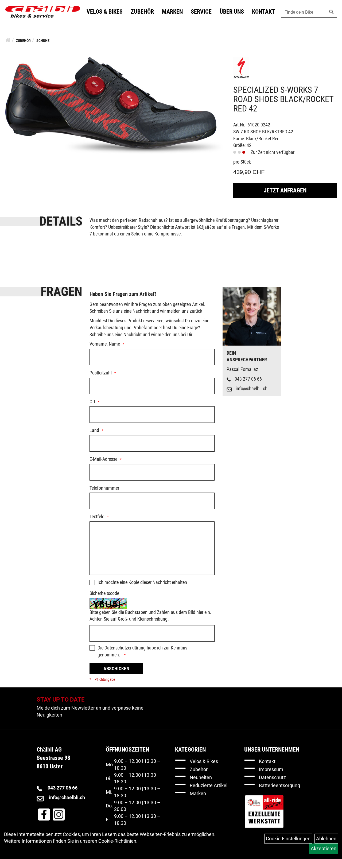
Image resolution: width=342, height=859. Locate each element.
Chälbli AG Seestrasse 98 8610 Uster (53, 758)
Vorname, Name (105, 344)
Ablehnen (326, 838)
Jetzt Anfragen (285, 190)
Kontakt (263, 11)
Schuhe (42, 40)
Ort (92, 401)
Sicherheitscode (104, 593)
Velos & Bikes (105, 11)
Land (94, 430)
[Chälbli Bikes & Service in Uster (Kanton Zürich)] (42, 12)
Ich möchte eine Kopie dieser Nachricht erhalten (142, 582)
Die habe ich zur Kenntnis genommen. (142, 651)
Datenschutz (272, 777)
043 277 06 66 (248, 379)
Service (201, 11)
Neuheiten (201, 777)
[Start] (7, 40)
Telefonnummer (104, 488)
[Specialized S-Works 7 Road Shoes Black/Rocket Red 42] (114, 105)
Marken (172, 11)
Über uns (232, 11)
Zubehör (142, 11)
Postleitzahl (101, 373)
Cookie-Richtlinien (117, 841)
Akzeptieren (323, 848)
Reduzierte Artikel (208, 785)
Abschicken (116, 668)
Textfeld (97, 516)
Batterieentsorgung (279, 785)
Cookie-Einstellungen (288, 838)
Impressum (271, 769)
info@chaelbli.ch (251, 388)
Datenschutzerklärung (125, 648)
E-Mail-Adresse (103, 459)
